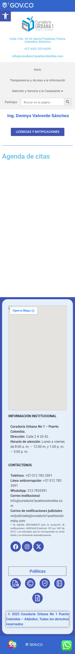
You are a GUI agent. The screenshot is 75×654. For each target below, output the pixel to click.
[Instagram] (27, 546)
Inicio (37, 69)
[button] (5, 15)
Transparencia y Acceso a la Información (37, 80)
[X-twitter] (38, 546)
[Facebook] (15, 546)
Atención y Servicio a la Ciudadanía (36, 91)
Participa (11, 102)
